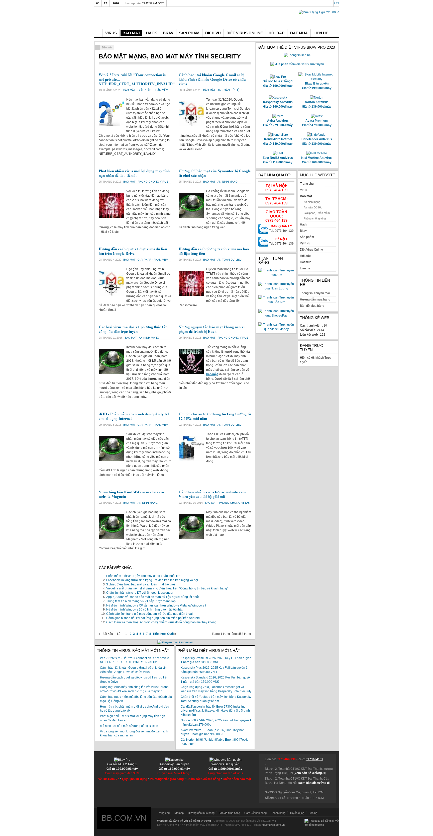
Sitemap (179, 812)
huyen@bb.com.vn (273, 824)
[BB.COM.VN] (131, 17)
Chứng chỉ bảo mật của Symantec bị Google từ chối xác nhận (215, 173)
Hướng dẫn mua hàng (201, 812)
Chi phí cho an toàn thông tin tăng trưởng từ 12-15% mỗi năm (215, 416)
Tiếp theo (159, 634)
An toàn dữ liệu (230, 90)
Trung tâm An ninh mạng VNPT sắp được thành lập (141, 601)
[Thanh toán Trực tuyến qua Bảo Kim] (276, 302)
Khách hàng (278, 812)
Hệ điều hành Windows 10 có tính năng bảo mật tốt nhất (144, 609)
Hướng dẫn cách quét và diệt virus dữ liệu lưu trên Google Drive (133, 251)
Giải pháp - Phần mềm (153, 90)
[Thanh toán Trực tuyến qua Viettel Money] (276, 329)
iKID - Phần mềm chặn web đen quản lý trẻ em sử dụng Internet (134, 416)
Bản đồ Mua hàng (229, 812)
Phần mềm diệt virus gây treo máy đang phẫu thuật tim (143, 576)
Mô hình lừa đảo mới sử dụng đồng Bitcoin (129, 726)
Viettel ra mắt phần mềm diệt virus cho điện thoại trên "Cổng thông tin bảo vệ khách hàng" (167, 588)
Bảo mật (129, 90)
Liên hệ (312, 812)
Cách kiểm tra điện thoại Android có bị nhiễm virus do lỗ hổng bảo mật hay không (161, 622)
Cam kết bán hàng (255, 812)
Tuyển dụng (297, 812)
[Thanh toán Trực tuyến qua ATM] (276, 275)
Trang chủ (163, 812)
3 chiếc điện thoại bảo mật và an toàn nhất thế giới (140, 584)
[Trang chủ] (97, 33)
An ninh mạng (228, 181)
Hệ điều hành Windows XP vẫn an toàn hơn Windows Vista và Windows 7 (156, 605)
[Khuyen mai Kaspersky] (175, 642)
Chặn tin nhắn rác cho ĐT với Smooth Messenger (139, 592)
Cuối (170, 634)
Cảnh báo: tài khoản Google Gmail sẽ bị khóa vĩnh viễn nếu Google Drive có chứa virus (212, 79)
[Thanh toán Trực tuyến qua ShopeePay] (276, 315)
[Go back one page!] (97, 47)
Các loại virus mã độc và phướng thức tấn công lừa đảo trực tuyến (133, 329)
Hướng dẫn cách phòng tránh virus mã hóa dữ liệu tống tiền (214, 251)
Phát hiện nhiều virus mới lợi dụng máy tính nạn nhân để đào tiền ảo (134, 173)
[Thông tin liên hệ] (297, 55)
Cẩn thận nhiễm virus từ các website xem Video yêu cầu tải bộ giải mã (212, 494)
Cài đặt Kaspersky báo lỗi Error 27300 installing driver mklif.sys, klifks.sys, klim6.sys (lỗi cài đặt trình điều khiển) (215, 711)
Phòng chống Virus (153, 181)
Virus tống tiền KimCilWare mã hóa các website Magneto (132, 494)
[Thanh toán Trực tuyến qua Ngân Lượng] (276, 288)
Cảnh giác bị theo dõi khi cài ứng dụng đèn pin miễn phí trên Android (153, 618)
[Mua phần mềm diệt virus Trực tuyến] (297, 64)
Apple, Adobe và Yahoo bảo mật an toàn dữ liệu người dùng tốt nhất (152, 597)
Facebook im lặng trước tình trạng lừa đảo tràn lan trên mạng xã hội (152, 580)
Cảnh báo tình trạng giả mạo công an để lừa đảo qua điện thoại (149, 614)
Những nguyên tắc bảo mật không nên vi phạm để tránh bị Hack (212, 329)
